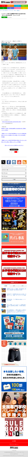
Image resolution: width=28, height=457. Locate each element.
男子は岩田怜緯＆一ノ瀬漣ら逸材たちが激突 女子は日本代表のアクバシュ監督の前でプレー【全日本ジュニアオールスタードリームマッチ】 (16, 311)
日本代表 (3, 5)
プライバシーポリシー (14, 444)
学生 (3, 8)
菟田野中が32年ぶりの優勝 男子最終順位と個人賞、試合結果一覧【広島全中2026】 (16, 289)
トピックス (17, 8)
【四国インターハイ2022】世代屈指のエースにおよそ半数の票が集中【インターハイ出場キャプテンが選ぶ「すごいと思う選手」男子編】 (13, 135)
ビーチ (17, 5)
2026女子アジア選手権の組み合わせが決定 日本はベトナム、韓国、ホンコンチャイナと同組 (17, 295)
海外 (10, 8)
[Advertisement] (14, 28)
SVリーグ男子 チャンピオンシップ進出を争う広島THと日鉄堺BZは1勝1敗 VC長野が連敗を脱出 (16, 305)
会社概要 (14, 441)
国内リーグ (10, 5)
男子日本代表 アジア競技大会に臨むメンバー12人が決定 (16, 300)
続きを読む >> (14, 149)
